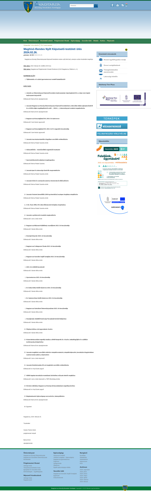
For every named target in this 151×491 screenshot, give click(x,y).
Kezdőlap (83, 455)
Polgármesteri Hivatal (61, 41)
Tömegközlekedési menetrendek (111, 71)
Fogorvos (56, 461)
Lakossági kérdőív (111, 76)
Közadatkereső (112, 126)
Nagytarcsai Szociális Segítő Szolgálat (65, 473)
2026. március (84, 479)
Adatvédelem (84, 459)
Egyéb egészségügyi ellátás (62, 467)
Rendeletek (27, 459)
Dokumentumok (58, 477)
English (126, 6)
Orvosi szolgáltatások (112, 65)
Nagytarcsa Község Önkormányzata (34, 455)
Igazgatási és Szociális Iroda (32, 469)
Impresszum (83, 461)
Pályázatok (110, 41)
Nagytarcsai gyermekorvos (62, 459)
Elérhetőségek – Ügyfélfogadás (33, 471)
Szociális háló (87, 41)
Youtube (117, 5)
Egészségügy (75, 41)
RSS (123, 5)
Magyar (126, 4)
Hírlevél (112, 134)
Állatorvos (56, 465)
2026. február (84, 481)
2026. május (83, 475)
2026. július (83, 471)
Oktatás (95, 41)
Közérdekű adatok (46, 41)
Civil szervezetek (46, 45)
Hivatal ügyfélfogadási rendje (115, 60)
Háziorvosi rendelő (59, 455)
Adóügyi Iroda (28, 466)
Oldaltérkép (83, 457)
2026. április (83, 477)
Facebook (112, 5)
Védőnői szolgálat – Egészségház (64, 457)
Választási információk (31, 45)
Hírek (25, 41)
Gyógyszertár (57, 463)
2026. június (83, 473)
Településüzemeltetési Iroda (32, 468)
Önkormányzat (34, 41)
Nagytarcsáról (28, 480)
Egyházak (56, 475)
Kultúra (102, 41)
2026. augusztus (85, 469)
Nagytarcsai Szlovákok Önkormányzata (35, 457)
